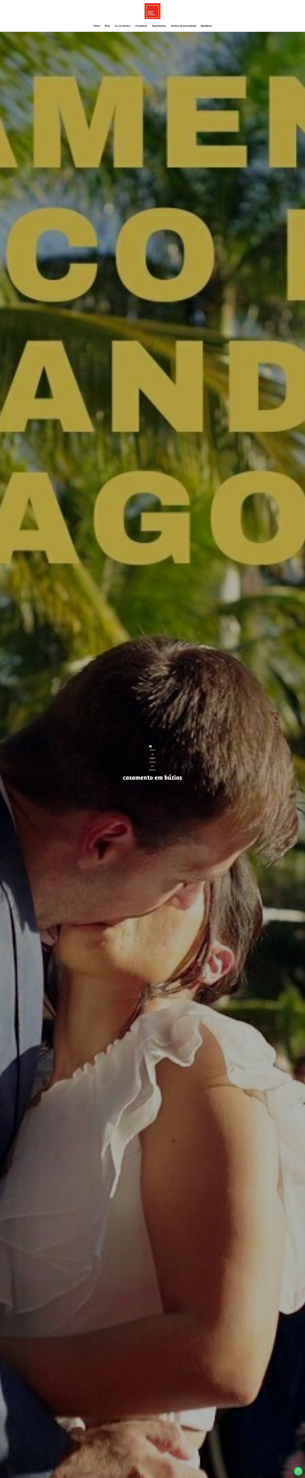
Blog (107, 25)
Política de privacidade (183, 25)
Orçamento (141, 25)
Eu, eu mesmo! (122, 25)
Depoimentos (159, 25)
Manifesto (206, 25)
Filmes (96, 25)
